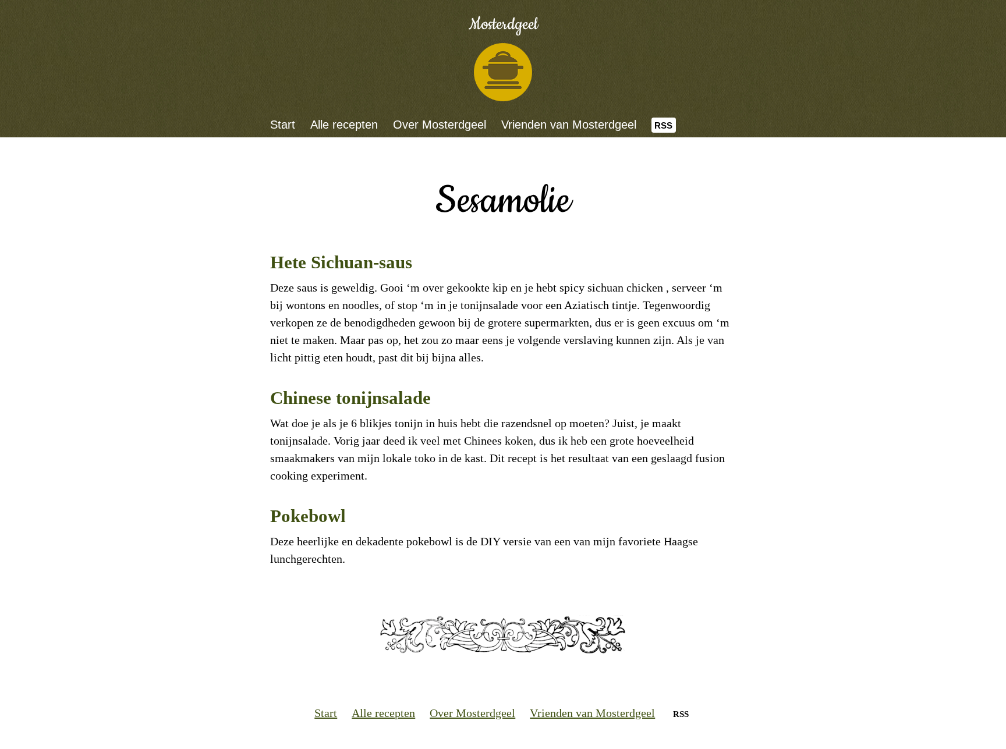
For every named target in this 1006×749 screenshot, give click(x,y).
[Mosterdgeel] (503, 72)
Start (282, 124)
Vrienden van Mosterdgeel (568, 124)
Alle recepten (344, 124)
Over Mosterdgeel (439, 124)
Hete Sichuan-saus (341, 262)
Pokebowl (308, 516)
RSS (663, 125)
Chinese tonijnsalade (350, 398)
